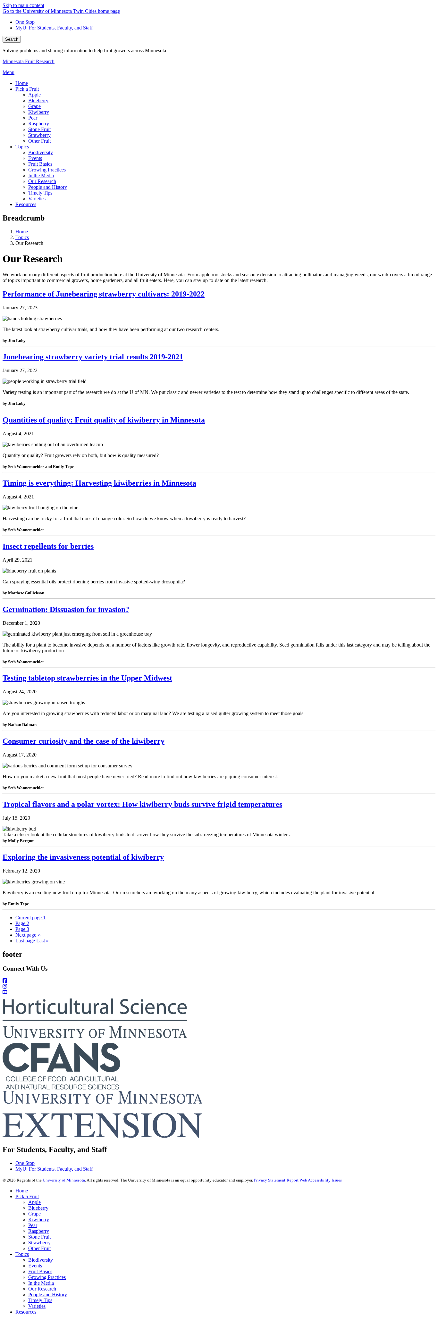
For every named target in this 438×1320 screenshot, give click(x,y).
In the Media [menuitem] (41, 175)
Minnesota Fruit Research (29, 61)
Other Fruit (39, 1248)
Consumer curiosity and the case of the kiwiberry (83, 741)
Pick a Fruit (27, 1196)
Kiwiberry (38, 1219)
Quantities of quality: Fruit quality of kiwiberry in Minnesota (104, 420)
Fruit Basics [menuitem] (40, 164)
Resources (25, 1312)
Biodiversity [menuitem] (40, 152)
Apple (34, 1202)
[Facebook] (219, 981)
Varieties (37, 1306)
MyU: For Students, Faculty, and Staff (54, 27)
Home (21, 231)
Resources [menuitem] (25, 204)
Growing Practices (47, 1277)
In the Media (41, 1283)
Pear (32, 1225)
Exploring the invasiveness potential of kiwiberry (83, 857)
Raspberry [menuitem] (38, 123)
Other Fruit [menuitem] (39, 141)
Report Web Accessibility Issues (314, 1180)
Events (35, 1265)
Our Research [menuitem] (42, 181)
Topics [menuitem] (22, 146)
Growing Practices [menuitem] (47, 169)
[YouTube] (219, 992)
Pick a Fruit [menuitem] (27, 89)
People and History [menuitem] (47, 187)
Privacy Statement (269, 1180)
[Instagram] (219, 987)
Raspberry (38, 1231)
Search (11, 39)
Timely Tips (40, 1300)
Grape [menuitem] (34, 106)
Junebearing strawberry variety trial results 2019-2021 (93, 357)
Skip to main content (23, 5)
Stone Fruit (39, 1237)
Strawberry (39, 1242)
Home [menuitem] (21, 83)
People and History (47, 1294)
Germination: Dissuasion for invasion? (66, 609)
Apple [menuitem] (34, 94)
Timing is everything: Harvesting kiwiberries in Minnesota (99, 483)
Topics (22, 237)
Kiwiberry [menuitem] (38, 112)
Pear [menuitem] (32, 118)
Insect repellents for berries (48, 546)
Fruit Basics (40, 1271)
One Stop (25, 22)
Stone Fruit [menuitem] (39, 129)
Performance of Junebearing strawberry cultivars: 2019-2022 (104, 294)
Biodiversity (40, 1260)
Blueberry (38, 1208)
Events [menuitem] (35, 158)
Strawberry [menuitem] (39, 135)
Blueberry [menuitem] (38, 100)
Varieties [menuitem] (37, 198)
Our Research (42, 1288)
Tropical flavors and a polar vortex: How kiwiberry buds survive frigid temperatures (142, 804)
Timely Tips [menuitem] (40, 193)
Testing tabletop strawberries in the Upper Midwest (87, 678)
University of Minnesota (64, 1180)
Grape (34, 1213)
